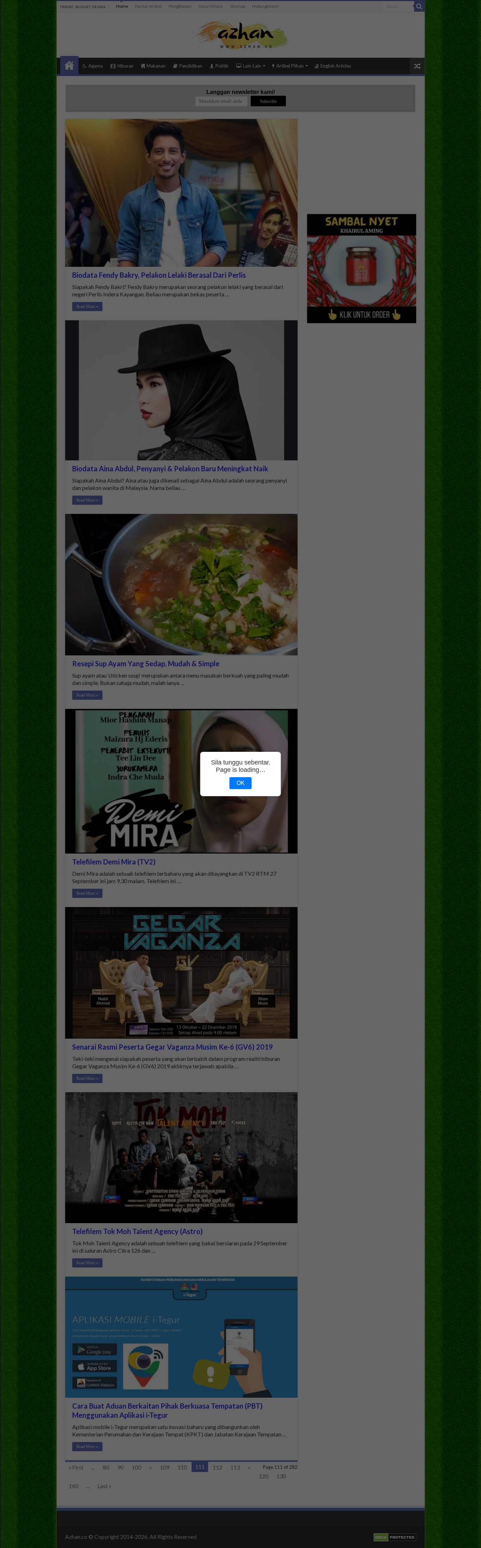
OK (241, 783)
